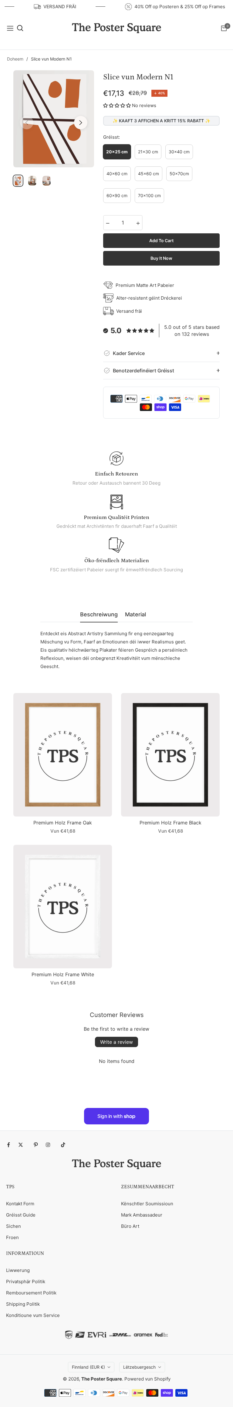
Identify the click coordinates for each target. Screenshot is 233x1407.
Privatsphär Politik (25, 1281)
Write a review (116, 1042)
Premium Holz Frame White (63, 974)
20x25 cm (117, 151)
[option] (53, 118)
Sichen (13, 1226)
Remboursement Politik (31, 1293)
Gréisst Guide (20, 1215)
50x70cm (179, 173)
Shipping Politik (23, 1304)
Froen (12, 1237)
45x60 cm (148, 173)
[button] (117, 105)
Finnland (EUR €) (88, 1367)
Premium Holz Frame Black (170, 823)
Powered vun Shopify (147, 1379)
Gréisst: (111, 137)
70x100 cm (149, 195)
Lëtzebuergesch (139, 1367)
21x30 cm (148, 151)
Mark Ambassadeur (141, 1215)
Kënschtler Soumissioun (147, 1204)
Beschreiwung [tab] (99, 614)
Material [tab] (135, 614)
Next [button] (80, 122)
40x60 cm (116, 173)
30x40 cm (179, 151)
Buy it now (161, 258)
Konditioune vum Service (33, 1315)
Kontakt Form (20, 1204)
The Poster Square (101, 1379)
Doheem (15, 58)
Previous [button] (26, 122)
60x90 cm (116, 195)
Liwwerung (18, 1270)
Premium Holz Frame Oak (62, 823)
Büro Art (130, 1226)
